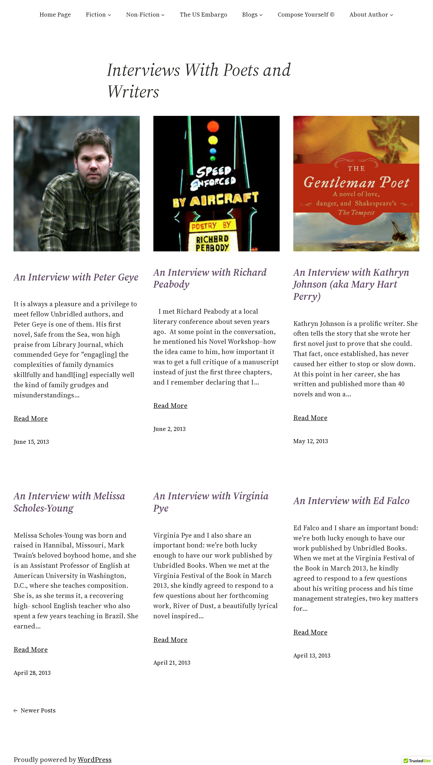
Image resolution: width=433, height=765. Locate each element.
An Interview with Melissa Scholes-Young (69, 502)
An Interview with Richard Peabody (210, 278)
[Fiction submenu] (109, 15)
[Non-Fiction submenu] (163, 15)
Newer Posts (34, 710)
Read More (31, 418)
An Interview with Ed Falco (351, 501)
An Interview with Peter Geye (76, 277)
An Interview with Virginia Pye (211, 502)
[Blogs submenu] (261, 15)
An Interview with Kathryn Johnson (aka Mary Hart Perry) (351, 284)
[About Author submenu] (391, 15)
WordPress (94, 759)
